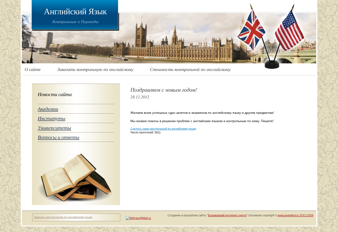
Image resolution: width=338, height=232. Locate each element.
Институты (51, 118)
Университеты (54, 127)
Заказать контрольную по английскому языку (63, 217)
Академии (48, 108)
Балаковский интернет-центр (227, 215)
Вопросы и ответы (58, 137)
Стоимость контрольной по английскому (190, 69)
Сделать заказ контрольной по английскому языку (163, 128)
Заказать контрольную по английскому (95, 69)
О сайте (33, 69)
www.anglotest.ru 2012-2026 (295, 215)
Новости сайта (55, 94)
